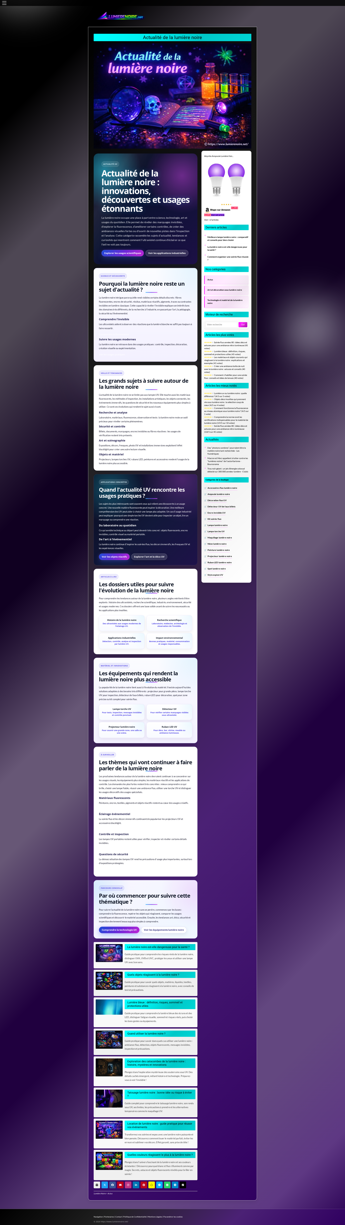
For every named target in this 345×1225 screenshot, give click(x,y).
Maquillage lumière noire (220, 537)
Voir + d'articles (211, 220)
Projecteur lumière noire (220, 556)
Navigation (98, 1217)
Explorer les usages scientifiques (122, 253)
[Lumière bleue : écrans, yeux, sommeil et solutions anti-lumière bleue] (110, 1007)
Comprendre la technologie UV (119, 929)
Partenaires (109, 1217)
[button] (97, 1185)
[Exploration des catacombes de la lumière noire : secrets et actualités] (110, 1067)
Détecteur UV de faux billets (221, 506)
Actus (210, 279)
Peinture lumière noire (219, 550)
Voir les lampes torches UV (113, 849)
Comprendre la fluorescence (114, 334)
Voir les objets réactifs (114, 556)
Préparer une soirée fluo (112, 829)
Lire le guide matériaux (111, 809)
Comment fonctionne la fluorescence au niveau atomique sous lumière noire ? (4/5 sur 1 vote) (226, 411)
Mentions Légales (155, 1217)
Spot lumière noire (217, 568)
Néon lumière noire (217, 544)
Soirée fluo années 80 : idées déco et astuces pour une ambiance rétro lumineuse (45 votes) (226, 345)
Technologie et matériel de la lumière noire (225, 301)
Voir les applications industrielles (167, 253)
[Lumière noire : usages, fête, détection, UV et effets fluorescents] (110, 1040)
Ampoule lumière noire (219, 494)
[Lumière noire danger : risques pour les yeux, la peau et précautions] (110, 953)
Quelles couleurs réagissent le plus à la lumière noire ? (160, 1154)
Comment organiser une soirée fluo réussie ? (228, 258)
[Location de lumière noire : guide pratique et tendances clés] (110, 1130)
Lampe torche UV (216, 531)
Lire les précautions (109, 869)
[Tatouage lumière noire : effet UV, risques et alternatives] (110, 1099)
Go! (243, 324)
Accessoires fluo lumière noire (222, 488)
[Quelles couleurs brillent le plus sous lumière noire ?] (110, 1161)
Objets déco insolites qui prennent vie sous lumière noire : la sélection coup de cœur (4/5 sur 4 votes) (225, 402)
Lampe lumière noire (218, 525)
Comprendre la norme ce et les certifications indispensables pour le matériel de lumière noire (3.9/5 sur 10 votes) (226, 420)
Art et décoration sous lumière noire (224, 290)
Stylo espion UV (215, 575)
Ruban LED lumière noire (220, 562)
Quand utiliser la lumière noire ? (146, 1033)
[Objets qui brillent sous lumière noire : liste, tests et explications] (110, 981)
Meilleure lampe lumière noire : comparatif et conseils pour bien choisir (227, 238)
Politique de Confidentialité (134, 1217)
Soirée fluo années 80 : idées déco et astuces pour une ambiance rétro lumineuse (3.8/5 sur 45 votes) (225, 429)
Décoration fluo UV (217, 500)
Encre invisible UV (216, 513)
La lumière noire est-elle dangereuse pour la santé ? (158, 947)
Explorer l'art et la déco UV (149, 556)
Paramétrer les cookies (173, 1217)
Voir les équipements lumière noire (164, 929)
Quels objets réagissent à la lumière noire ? (153, 974)
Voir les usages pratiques (112, 354)
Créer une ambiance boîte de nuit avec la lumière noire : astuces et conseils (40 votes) (224, 369)
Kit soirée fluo (214, 519)
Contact (118, 1217)
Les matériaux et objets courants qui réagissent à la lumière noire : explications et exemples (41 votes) (225, 360)
